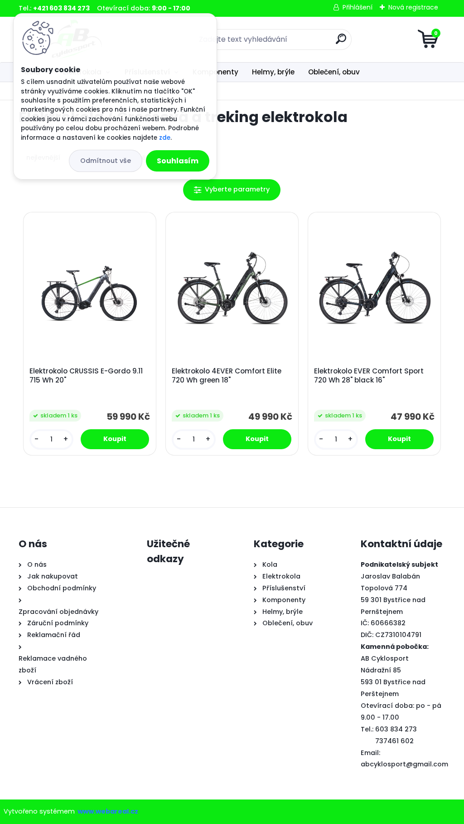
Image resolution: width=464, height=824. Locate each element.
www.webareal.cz (107, 811)
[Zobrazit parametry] (231, 190)
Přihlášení (357, 7)
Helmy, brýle (273, 72)
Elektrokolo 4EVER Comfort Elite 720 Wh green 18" (226, 376)
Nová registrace (413, 7)
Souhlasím (177, 161)
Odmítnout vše (105, 160)
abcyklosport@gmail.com (404, 764)
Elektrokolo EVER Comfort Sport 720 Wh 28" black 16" (369, 376)
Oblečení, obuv (334, 72)
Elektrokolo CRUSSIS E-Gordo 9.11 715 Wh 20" (86, 376)
